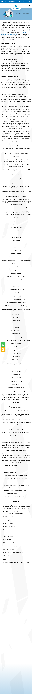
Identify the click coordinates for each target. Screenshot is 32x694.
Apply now (4, 2)
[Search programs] (2, 5)
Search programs (6, 5)
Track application (12, 2)
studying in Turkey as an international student (14, 33)
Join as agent (21, 2)
